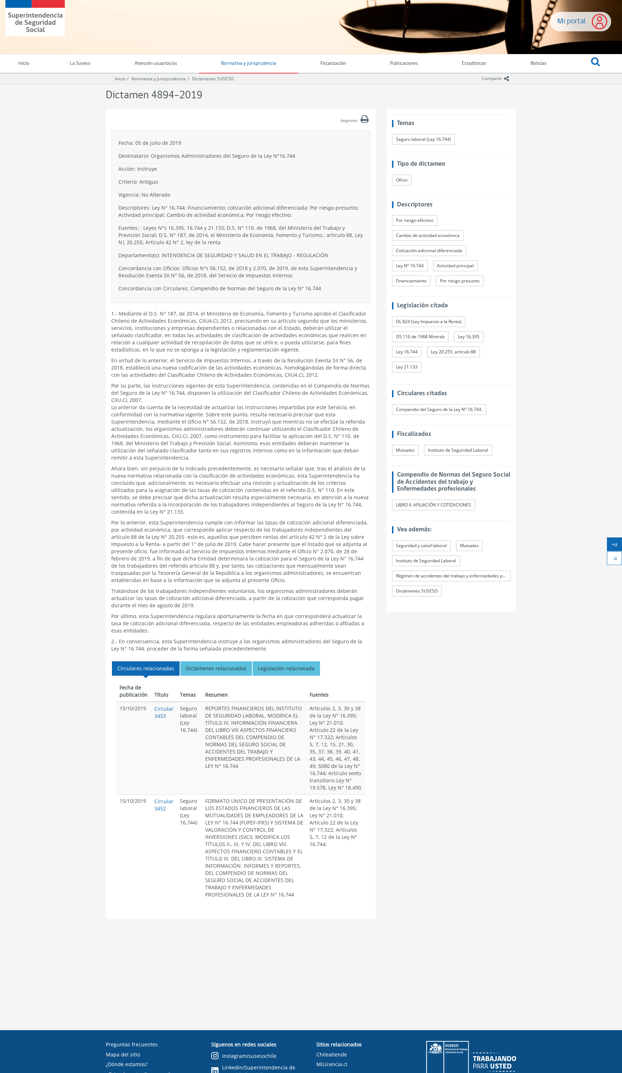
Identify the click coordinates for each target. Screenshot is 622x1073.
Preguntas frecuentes (132, 1044)
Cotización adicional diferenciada (429, 250)
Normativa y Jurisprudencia (158, 79)
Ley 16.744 (407, 352)
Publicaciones (404, 63)
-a (617, 559)
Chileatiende (331, 1054)
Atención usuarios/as (156, 63)
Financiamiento (411, 281)
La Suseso (80, 63)
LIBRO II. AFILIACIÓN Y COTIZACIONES (433, 505)
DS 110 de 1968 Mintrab (420, 337)
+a (617, 545)
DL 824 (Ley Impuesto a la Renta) (428, 321)
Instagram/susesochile (249, 1055)
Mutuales (405, 450)
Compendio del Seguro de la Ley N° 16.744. (439, 409)
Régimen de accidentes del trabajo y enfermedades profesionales (453, 576)
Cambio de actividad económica (428, 235)
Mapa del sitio (123, 1054)
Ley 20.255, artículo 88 (453, 352)
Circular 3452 (163, 805)
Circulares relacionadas (145, 668)
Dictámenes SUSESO (213, 79)
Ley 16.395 (468, 337)
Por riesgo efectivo (414, 220)
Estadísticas (474, 63)
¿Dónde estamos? (127, 1064)
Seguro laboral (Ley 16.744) (423, 139)
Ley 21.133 (407, 367)
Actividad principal (455, 266)
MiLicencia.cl (331, 1064)
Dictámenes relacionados (216, 668)
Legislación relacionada (286, 668)
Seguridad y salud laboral (421, 545)
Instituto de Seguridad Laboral (458, 450)
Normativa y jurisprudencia (248, 63)
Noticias (539, 63)
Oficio (401, 180)
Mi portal (571, 21)
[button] (595, 63)
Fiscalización (333, 63)
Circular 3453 (163, 712)
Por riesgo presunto (459, 281)
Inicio (120, 79)
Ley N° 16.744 (410, 266)
